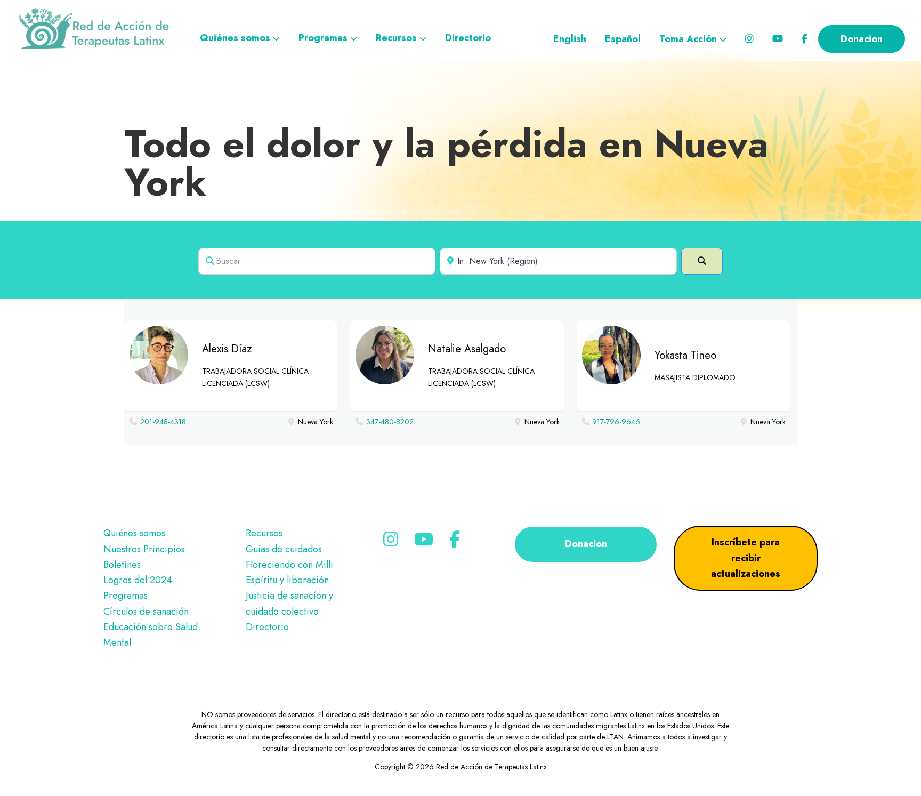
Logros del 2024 (137, 580)
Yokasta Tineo (685, 355)
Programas (125, 595)
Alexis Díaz (227, 349)
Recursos (264, 533)
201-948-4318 (163, 421)
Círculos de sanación (146, 611)
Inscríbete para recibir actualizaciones (745, 558)
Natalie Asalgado (467, 349)
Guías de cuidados (284, 549)
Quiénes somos (134, 533)
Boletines (122, 565)
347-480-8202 (390, 421)
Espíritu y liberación (287, 580)
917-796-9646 (616, 421)
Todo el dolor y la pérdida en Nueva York (446, 163)
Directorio (267, 627)
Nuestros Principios (144, 549)
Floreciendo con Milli (289, 565)
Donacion (586, 544)
